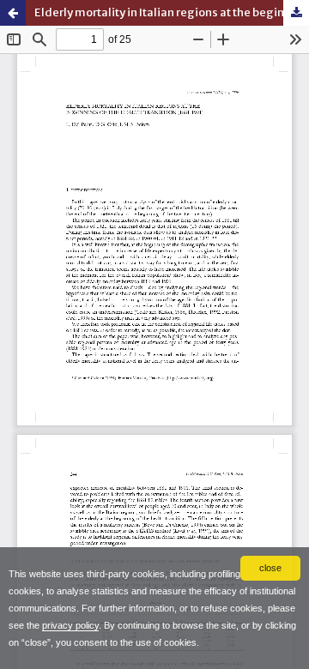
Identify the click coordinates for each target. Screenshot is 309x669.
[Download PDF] (296, 13)
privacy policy (70, 625)
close (270, 568)
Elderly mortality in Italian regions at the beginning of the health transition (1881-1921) (171, 12)
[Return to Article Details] (13, 13)
